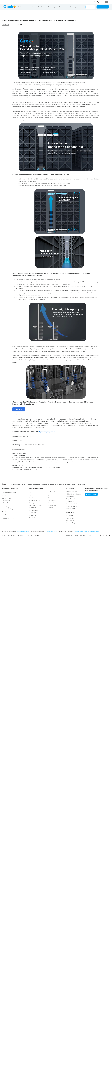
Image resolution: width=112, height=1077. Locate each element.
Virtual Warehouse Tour (84, 2)
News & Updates (64, 2)
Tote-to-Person (6, 500)
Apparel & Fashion (34, 500)
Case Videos (69, 518)
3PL (30, 495)
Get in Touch (90, 7)
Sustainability (70, 501)
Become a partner (85, 535)
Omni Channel (52, 500)
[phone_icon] (98, 2)
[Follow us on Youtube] (103, 535)
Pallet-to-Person (6, 503)
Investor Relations (71, 491)
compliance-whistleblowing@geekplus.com (86, 531)
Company (73, 7)
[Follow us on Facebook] (106, 535)
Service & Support (71, 506)
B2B (49, 495)
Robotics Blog (70, 523)
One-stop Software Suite (9, 492)
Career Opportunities (72, 504)
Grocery (31, 503)
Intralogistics (5, 514)
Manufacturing (33, 510)
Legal (76, 535)
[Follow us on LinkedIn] (100, 535)
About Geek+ (70, 496)
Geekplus (5, 25)
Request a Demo (103, 7)
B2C (49, 498)
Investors (73, 2)
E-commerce (33, 508)
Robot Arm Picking (7, 509)
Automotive (32, 512)
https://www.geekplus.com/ (46, 432)
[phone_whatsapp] (102, 2)
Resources (62, 7)
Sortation (50, 508)
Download (18, 409)
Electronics (32, 515)
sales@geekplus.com (23, 531)
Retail (31, 498)
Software (21, 7)
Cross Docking (52, 505)
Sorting (4, 511)
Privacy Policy (69, 535)
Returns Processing (53, 503)
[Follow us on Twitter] (109, 535)
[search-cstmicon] (94, 2)
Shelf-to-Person (6, 498)
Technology (52, 7)
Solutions (41, 7)
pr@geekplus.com (52, 531)
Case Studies (44, 2)
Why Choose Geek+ (72, 499)
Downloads (69, 515)
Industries (31, 7)
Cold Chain (32, 517)
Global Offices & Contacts (73, 494)
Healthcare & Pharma (35, 505)
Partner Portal (53, 2)
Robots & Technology (8, 518)
